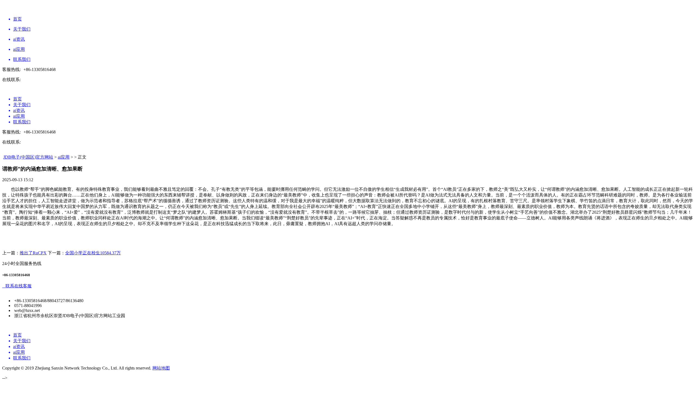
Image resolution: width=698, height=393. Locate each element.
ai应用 (64, 157)
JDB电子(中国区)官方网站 (28, 157)
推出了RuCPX (33, 253)
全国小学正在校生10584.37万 (93, 253)
